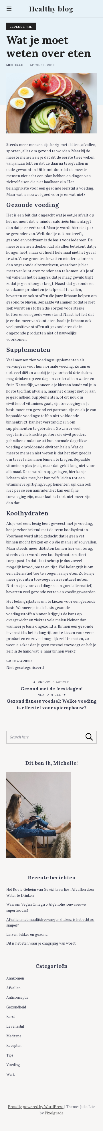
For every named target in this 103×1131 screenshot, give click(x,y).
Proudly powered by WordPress (36, 1106)
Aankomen (15, 978)
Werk (10, 1074)
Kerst (10, 1016)
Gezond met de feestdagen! (51, 688)
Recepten (13, 1045)
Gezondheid (16, 1007)
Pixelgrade (54, 1113)
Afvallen (13, 988)
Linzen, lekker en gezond (26, 934)
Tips (9, 1055)
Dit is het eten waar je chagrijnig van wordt (41, 943)
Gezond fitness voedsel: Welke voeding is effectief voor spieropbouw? (52, 704)
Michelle (14, 64)
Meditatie (13, 1036)
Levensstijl (21, 26)
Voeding (13, 1064)
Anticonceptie (17, 997)
